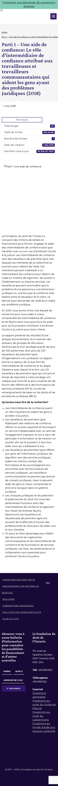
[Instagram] (18, 750)
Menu (53, 16)
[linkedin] (11, 750)
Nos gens (8, 599)
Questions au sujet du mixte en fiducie (44, 704)
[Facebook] (3, 750)
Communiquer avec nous (19, 579)
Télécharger (22, 120)
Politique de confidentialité (22, 612)
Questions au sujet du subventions (41, 716)
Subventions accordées (18, 605)
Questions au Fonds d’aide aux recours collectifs (44, 727)
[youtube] (26, 750)
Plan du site (11, 619)
